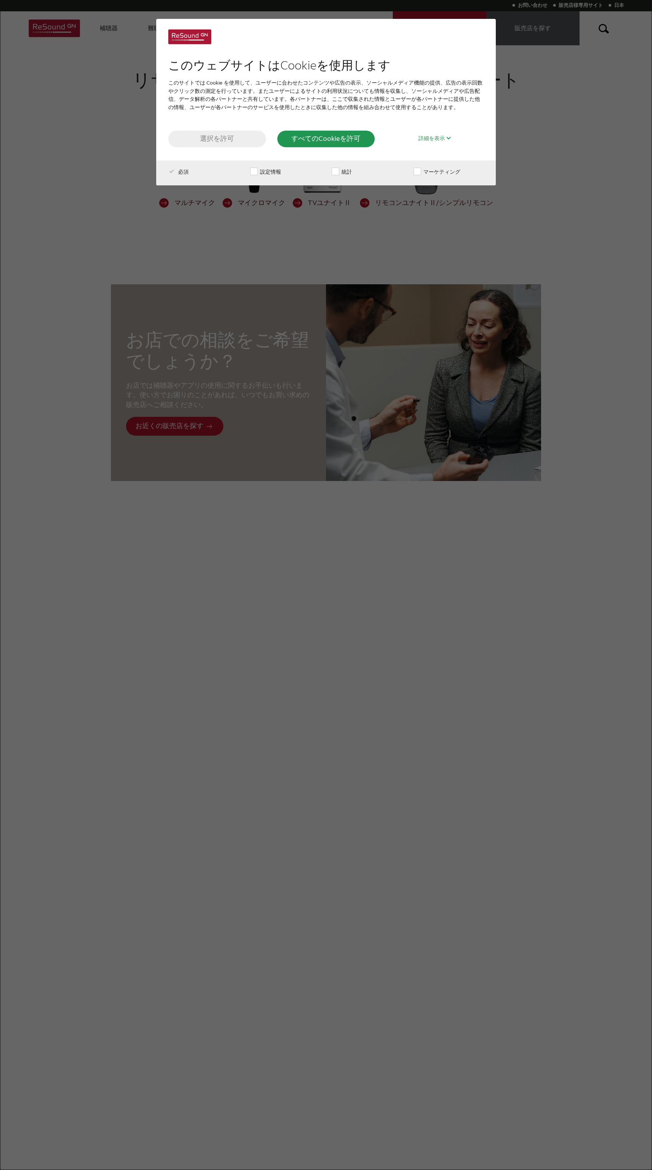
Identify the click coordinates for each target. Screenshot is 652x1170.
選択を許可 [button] (217, 138)
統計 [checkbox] (346, 172)
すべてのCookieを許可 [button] (325, 138)
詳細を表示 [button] (432, 139)
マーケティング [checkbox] (441, 172)
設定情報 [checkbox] (270, 172)
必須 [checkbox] (183, 172)
